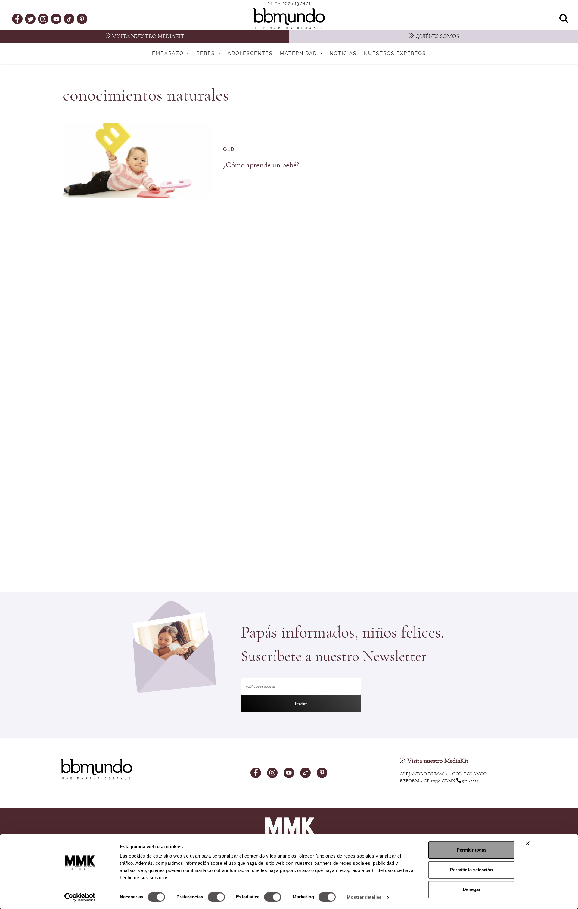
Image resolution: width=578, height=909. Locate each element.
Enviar (301, 703)
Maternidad (299, 53)
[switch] (216, 897)
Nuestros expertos (395, 53)
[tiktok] (69, 18)
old (229, 149)
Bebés (206, 53)
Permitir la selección (471, 869)
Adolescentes (250, 53)
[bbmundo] (289, 19)
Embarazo (168, 53)
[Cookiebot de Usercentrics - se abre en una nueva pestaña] (80, 897)
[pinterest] (82, 18)
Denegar (471, 889)
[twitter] (30, 18)
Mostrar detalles (364, 897)
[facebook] (17, 19)
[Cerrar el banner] (528, 843)
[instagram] (43, 18)
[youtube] (56, 18)
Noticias (343, 53)
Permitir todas (471, 849)
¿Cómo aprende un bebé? (261, 165)
